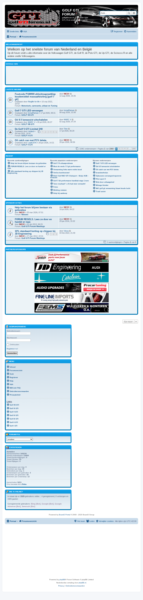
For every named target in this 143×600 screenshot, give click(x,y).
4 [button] (124, 149)
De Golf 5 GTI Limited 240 (29, 129)
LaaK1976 (32, 143)
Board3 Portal (64, 515)
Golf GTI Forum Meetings (33, 226)
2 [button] (119, 149)
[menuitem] (23, 31)
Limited (31, 131)
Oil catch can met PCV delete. (31, 140)
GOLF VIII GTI (27, 124)
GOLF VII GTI (27, 115)
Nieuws (24, 214)
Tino (65, 129)
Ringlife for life (34, 102)
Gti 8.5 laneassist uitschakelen (31, 119)
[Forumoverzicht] (34, 16)
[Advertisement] (71, 74)
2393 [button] (134, 149)
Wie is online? (16, 492)
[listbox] (20, 439)
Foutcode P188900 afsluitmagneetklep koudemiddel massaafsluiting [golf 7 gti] (35, 97)
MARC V (31, 122)
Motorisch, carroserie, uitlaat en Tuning (39, 106)
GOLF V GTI (27, 135)
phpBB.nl (82, 583)
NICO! (66, 94)
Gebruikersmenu (17, 327)
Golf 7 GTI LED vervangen (29, 110)
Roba (24, 484)
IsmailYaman (33, 113)
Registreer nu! (12, 349)
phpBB (62, 580)
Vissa (66, 231)
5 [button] (127, 149)
